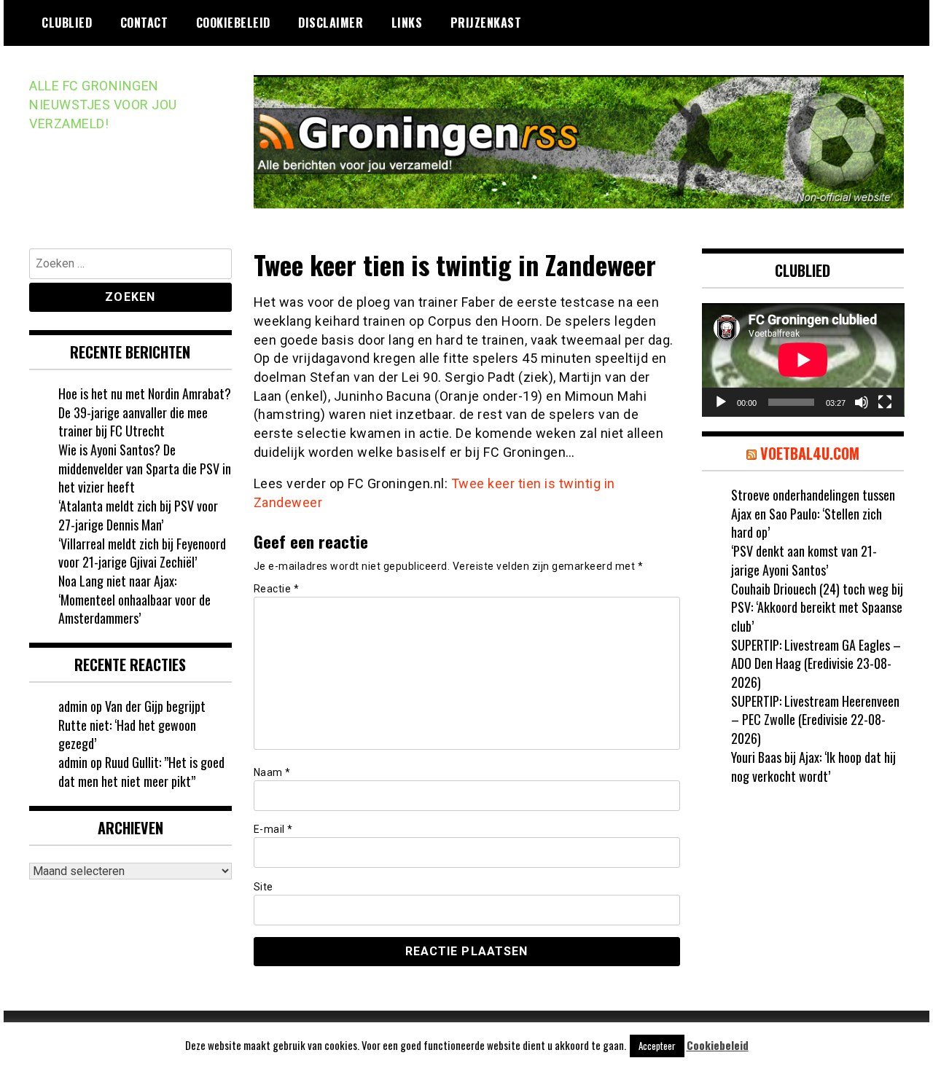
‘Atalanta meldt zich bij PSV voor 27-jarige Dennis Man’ (138, 515)
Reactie (277, 589)
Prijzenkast (486, 22)
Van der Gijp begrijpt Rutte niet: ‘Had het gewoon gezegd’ (132, 725)
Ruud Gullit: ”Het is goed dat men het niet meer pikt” (141, 772)
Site (263, 887)
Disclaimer (330, 22)
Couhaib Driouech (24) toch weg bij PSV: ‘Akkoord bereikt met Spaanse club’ (817, 607)
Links (407, 22)
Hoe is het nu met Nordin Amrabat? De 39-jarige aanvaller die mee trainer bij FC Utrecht (144, 412)
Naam (272, 772)
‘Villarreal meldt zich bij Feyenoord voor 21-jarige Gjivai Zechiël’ (142, 553)
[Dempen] (861, 402)
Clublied (67, 22)
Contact (144, 22)
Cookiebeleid (233, 22)
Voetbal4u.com (809, 453)
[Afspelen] (721, 402)
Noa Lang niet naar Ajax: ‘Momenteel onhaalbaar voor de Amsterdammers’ (134, 599)
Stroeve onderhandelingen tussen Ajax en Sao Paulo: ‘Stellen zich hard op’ (813, 513)
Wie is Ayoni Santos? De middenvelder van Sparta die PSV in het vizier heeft (144, 468)
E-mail (273, 829)
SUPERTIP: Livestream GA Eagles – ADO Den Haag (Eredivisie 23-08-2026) (816, 663)
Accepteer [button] (657, 1045)
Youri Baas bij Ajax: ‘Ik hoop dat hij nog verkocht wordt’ (813, 766)
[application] (803, 360)
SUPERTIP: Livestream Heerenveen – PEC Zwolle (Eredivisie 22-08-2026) (815, 719)
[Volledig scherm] (885, 402)
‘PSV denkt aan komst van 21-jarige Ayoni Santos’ (804, 560)
